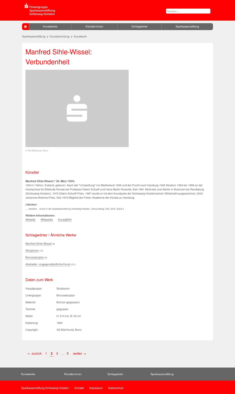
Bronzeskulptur (34, 257)
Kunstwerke (50, 26)
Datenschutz (116, 388)
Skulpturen (32, 250)
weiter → (79, 353)
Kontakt (79, 388)
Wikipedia (47, 219)
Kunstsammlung (60, 36)
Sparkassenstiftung (187, 26)
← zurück (35, 353)
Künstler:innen (94, 26)
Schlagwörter (139, 26)
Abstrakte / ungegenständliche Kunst (47, 264)
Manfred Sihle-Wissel (38, 244)
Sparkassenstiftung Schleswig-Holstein (45, 388)
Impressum (96, 388)
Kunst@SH (65, 219)
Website (30, 219)
